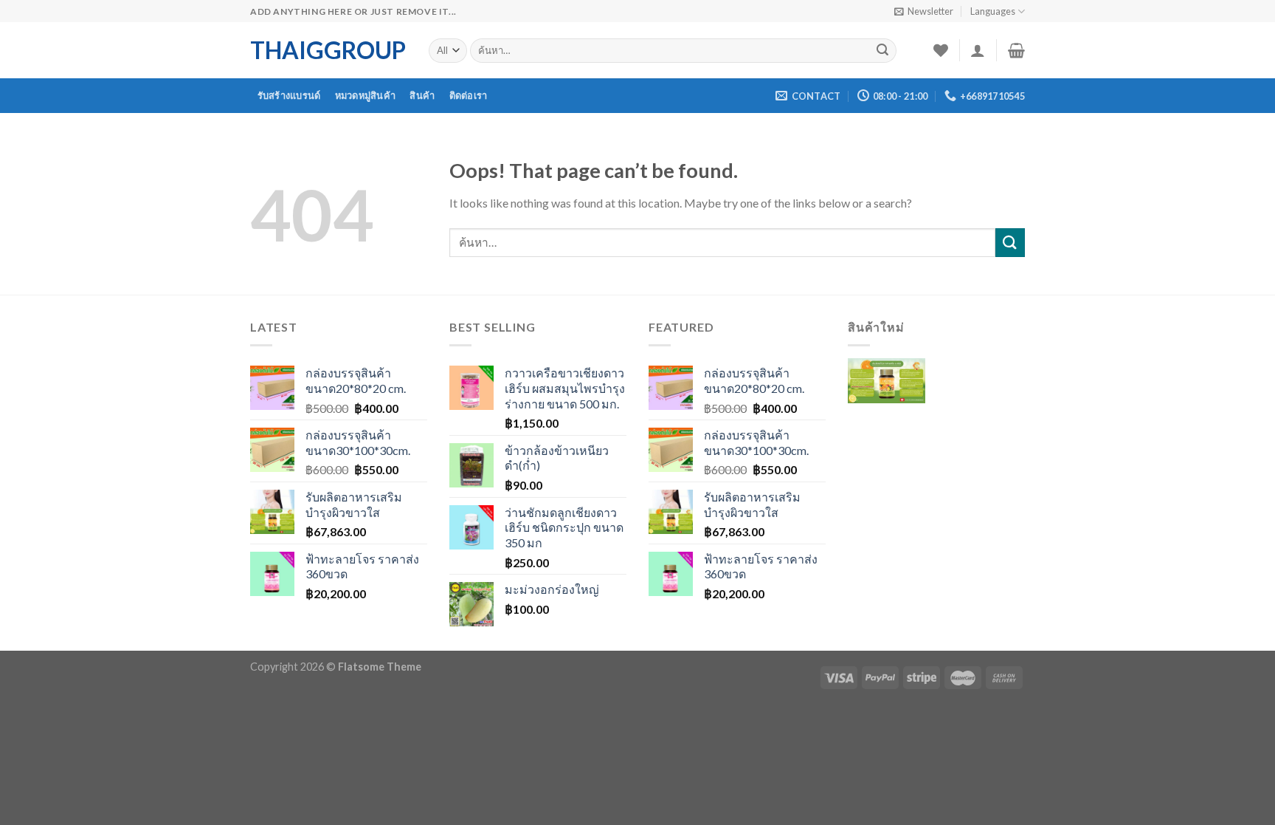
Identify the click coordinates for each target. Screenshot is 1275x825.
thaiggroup (328, 50)
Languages (992, 11)
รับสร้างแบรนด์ (289, 95)
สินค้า (422, 95)
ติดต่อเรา (468, 95)
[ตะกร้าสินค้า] (1016, 50)
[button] (886, 391)
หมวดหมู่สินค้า (365, 95)
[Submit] (882, 51)
